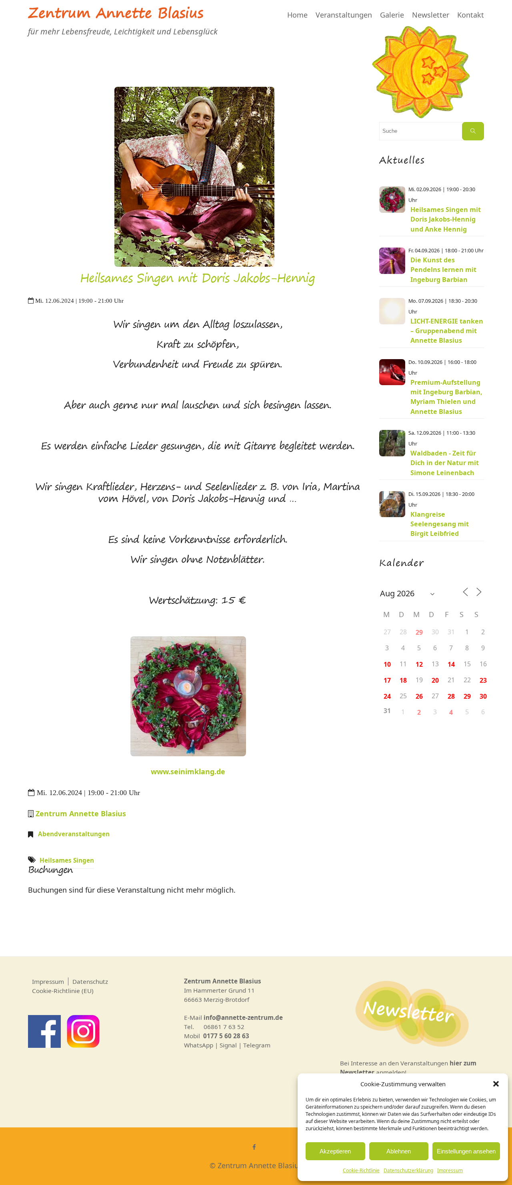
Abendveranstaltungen (74, 834)
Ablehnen (398, 1151)
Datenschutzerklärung (408, 1170)
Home (297, 15)
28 (451, 696)
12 (419, 664)
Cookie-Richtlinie (361, 1170)
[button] (496, 1084)
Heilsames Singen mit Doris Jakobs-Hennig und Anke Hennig (445, 219)
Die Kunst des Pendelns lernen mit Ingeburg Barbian (443, 270)
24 (387, 696)
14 (451, 664)
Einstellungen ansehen (466, 1151)
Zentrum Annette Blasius (115, 15)
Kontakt (470, 15)
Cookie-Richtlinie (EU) (63, 991)
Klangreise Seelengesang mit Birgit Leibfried (439, 524)
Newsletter (430, 15)
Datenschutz (90, 981)
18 (403, 680)
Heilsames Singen (67, 860)
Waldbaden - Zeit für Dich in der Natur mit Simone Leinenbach (444, 463)
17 (387, 680)
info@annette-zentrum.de (243, 1017)
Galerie (392, 15)
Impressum (450, 1170)
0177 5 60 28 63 (226, 1036)
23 (483, 680)
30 (483, 696)
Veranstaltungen (344, 15)
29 (419, 632)
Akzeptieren (335, 1151)
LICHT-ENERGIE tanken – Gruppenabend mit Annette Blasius (446, 331)
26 (419, 696)
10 (387, 664)
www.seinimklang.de (188, 771)
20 (435, 680)
